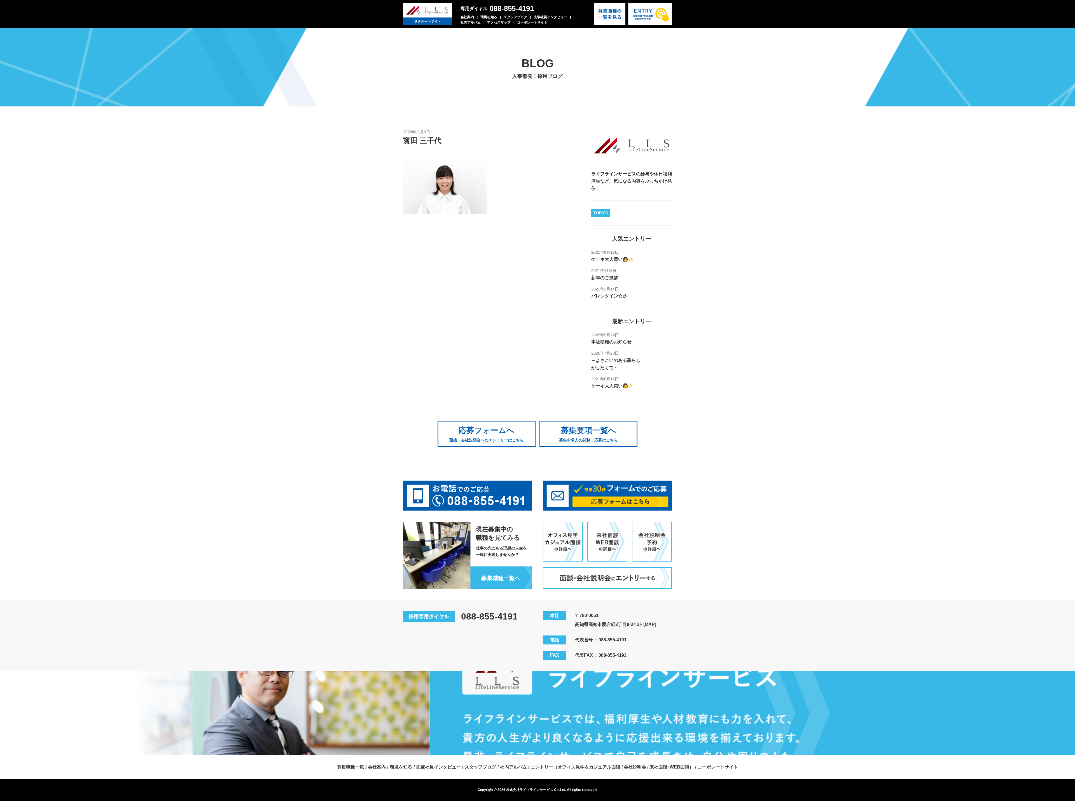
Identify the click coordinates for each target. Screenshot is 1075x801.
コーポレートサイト (532, 22)
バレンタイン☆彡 (609, 296)
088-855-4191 (512, 8)
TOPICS (600, 213)
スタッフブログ (515, 17)
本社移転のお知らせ (611, 341)
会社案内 (467, 17)
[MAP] (649, 624)
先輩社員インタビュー (550, 17)
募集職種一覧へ (500, 578)
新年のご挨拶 (604, 277)
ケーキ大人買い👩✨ (612, 259)
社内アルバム (471, 22)
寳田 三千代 (422, 140)
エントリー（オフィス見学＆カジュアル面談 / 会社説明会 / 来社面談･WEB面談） (612, 767)
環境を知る (488, 17)
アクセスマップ (499, 22)
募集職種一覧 (350, 767)
